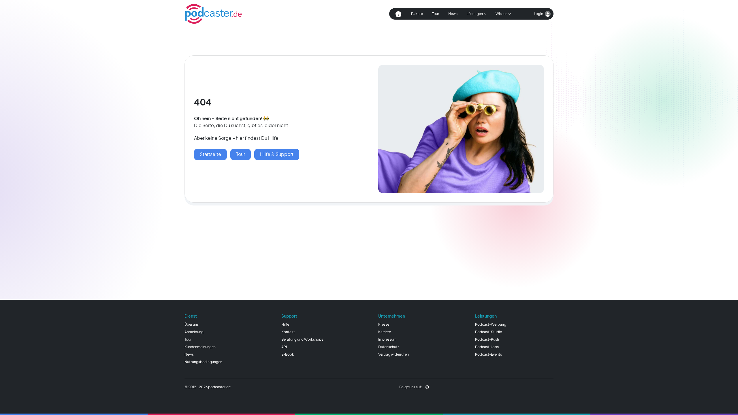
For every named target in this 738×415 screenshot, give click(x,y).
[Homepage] (213, 13)
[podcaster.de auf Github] (427, 387)
